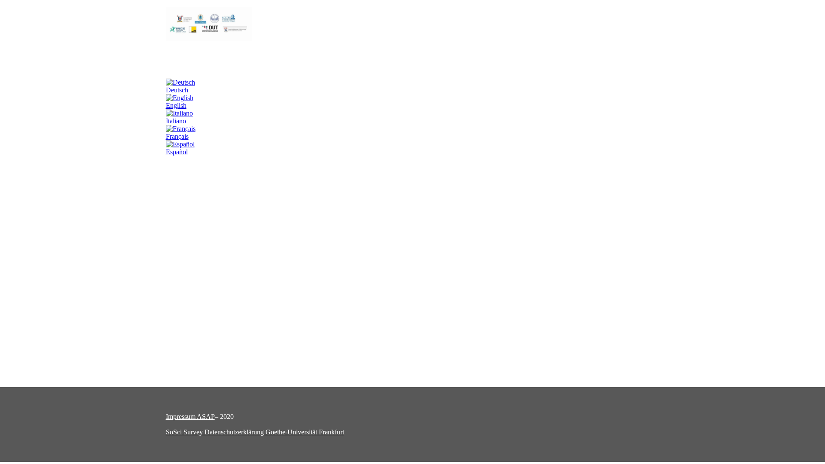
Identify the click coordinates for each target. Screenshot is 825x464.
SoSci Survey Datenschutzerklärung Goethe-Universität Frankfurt (255, 432)
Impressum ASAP (190, 416)
